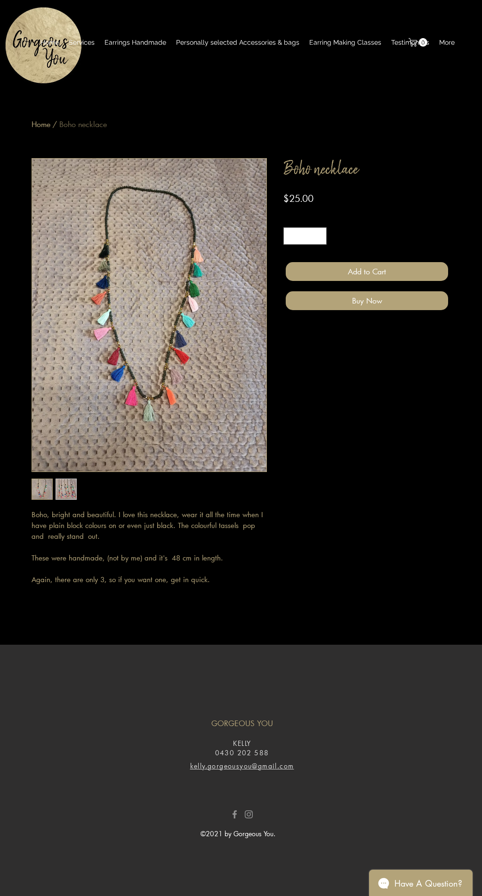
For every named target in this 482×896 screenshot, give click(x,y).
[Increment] (319, 236)
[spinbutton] (305, 236)
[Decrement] (291, 236)
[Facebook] (234, 814)
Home (41, 124)
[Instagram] (248, 814)
